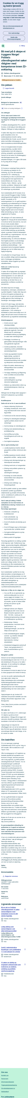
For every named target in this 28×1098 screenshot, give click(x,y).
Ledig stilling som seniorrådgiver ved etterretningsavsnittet (9, 929)
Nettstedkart (5, 1091)
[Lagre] (25, 909)
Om (8, 1088)
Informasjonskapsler (7, 1082)
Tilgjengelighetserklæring (9, 1085)
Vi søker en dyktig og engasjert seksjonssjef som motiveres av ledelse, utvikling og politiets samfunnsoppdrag (11, 967)
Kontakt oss (4, 1075)
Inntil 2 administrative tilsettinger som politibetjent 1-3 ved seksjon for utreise (11, 950)
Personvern (4, 1078)
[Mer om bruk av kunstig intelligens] (22, 108)
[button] (10, 876)
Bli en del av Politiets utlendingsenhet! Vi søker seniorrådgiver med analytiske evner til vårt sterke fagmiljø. (10, 912)
